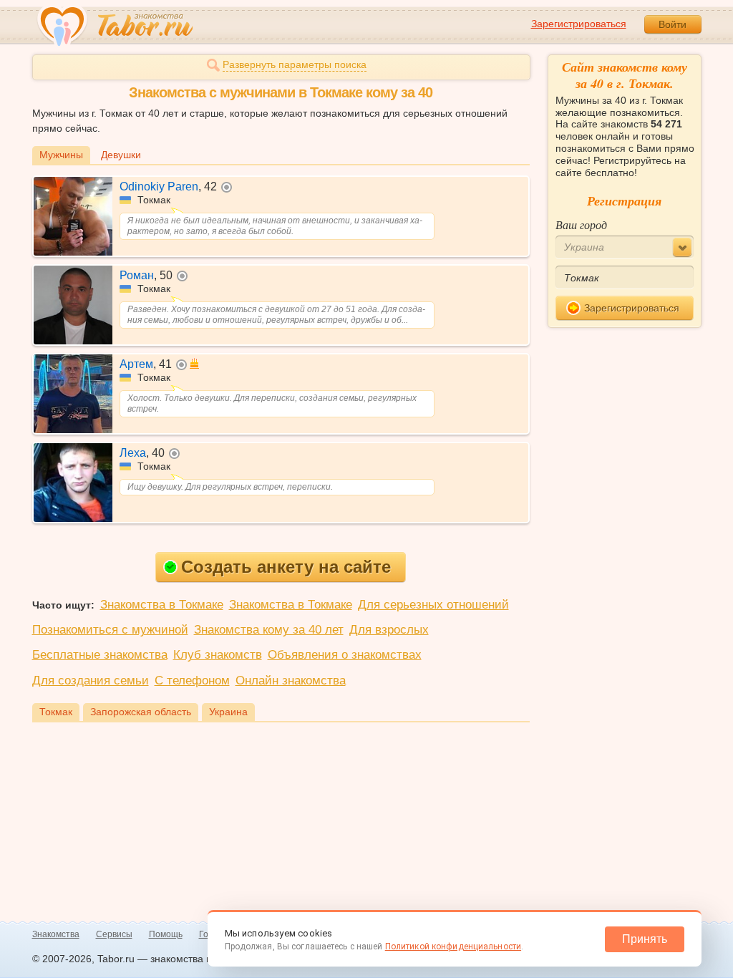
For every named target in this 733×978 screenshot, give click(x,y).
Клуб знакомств (217, 655)
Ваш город (581, 224)
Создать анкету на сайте (286, 566)
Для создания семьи (90, 680)
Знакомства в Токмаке (161, 604)
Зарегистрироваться (578, 23)
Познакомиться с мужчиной (110, 629)
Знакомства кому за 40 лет (269, 629)
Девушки (121, 154)
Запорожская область (140, 711)
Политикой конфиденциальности (453, 946)
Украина (228, 711)
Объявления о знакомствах (345, 655)
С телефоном (192, 680)
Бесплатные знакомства (100, 655)
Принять (644, 939)
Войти (672, 24)
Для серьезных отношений (433, 604)
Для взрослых (389, 629)
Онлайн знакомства (291, 680)
